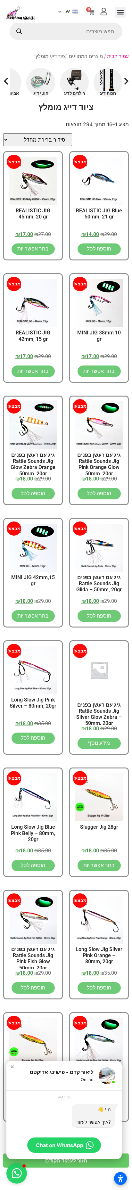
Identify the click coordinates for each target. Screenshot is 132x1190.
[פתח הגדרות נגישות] (120, 1178)
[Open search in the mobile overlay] (66, 31)
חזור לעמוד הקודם (66, 1160)
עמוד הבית (118, 56)
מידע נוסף (99, 743)
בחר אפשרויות (33, 249)
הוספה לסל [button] (99, 249)
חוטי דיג (40, 93)
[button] (120, 12)
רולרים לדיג (74, 93)
